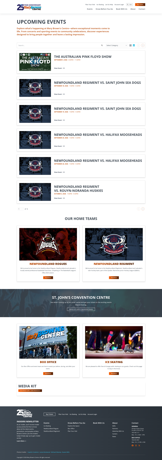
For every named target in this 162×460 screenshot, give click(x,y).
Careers (114, 434)
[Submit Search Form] (102, 45)
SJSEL (114, 426)
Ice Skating (100, 5)
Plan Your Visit (90, 5)
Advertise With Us (118, 431)
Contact (142, 9)
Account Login (119, 5)
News (114, 436)
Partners (115, 429)
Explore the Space (73, 426)
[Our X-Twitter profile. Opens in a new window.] (139, 445)
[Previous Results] (138, 45)
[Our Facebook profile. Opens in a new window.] (132, 445)
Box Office (71, 429)
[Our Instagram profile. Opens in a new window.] (136, 445)
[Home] (29, 7)
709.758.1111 (135, 432)
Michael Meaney (56, 452)
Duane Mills (65, 452)
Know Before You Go (104, 9)
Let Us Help (109, 5)
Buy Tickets (140, 4)
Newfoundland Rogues (51, 429)
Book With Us (121, 9)
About (132, 9)
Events (90, 9)
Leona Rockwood (44, 452)
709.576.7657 (135, 440)
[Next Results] (142, 45)
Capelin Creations (33, 452)
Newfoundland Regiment (52, 431)
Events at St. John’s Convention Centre (81, 309)
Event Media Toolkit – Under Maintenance (30, 390)
